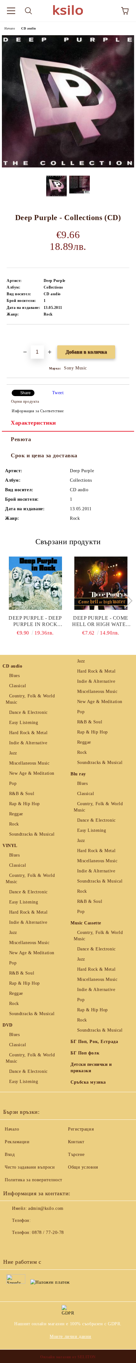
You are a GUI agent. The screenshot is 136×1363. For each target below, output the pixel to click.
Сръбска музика (88, 1082)
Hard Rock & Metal (28, 732)
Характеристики (33, 423)
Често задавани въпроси (30, 1167)
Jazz (13, 753)
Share (25, 393)
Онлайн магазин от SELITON (68, 1357)
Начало (9, 28)
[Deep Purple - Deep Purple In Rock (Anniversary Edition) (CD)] (35, 583)
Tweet (58, 392)
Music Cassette (86, 923)
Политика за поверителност (33, 1179)
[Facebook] (11, 1245)
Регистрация (81, 1129)
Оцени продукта (25, 401)
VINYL (10, 845)
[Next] (124, 600)
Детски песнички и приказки (91, 1067)
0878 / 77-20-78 (48, 1232)
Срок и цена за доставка (44, 455)
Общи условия (83, 1167)
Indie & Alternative (28, 742)
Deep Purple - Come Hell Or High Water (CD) (100, 621)
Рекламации (17, 1141)
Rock (14, 824)
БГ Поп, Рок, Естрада (94, 1041)
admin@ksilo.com (45, 1208)
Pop (12, 783)
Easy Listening (23, 722)
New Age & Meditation (31, 773)
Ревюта (21, 439)
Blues (14, 675)
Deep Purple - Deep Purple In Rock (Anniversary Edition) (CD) (35, 621)
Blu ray (78, 774)
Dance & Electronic (28, 712)
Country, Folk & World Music (30, 699)
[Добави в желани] (124, 335)
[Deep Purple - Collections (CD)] (68, 166)
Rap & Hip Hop (24, 803)
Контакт (76, 1141)
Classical (17, 685)
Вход (10, 1154)
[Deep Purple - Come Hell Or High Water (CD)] (100, 583)
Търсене (76, 1154)
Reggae (16, 814)
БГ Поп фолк (85, 1053)
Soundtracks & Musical (31, 834)
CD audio (28, 28)
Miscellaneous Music (29, 763)
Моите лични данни (70, 1336)
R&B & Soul (21, 793)
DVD (8, 1025)
